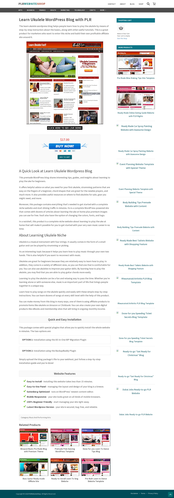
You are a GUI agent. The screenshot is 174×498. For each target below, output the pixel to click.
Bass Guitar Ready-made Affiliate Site (34, 480)
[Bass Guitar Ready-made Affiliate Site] (33, 467)
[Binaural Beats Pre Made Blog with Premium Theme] (33, 437)
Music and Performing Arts (40, 417)
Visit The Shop (122, 38)
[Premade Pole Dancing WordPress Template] (64, 437)
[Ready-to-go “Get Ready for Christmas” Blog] (136, 361)
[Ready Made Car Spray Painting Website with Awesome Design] (136, 135)
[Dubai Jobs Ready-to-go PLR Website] (136, 399)
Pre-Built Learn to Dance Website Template (96, 480)
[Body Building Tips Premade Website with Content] (136, 212)
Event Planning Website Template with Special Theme (136, 191)
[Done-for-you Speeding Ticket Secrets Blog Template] (136, 322)
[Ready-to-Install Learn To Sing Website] (64, 467)
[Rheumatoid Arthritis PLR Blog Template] (136, 288)
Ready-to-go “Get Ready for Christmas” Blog (136, 378)
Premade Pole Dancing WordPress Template (65, 450)
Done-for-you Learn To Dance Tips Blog (96, 450)
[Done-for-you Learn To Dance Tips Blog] (95, 437)
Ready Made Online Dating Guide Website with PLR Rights (136, 114)
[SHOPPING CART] (154, 3)
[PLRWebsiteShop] (35, 4)
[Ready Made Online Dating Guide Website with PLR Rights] (136, 97)
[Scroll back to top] (170, 494)
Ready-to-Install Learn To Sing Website (64, 480)
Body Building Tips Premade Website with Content (135, 229)
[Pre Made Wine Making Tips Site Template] (136, 62)
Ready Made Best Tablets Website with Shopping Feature (135, 267)
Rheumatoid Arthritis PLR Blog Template (136, 303)
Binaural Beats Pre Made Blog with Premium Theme (33, 450)
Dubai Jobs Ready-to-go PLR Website (135, 414)
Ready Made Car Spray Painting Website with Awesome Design (135, 153)
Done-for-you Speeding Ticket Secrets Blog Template (136, 340)
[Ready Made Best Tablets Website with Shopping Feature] (136, 250)
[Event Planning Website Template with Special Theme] (136, 173)
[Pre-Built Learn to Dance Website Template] (95, 467)
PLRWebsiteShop (35, 494)
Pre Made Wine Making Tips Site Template (135, 78)
